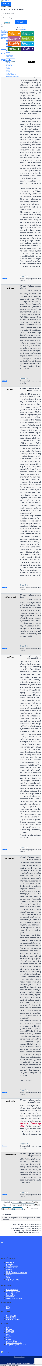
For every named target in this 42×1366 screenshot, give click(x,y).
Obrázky (8, 68)
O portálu (9, 1264)
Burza (7, 67)
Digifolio (9, 1308)
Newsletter (10, 1274)
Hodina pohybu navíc (11, 74)
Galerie (7, 70)
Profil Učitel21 (9, 56)
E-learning (8, 64)
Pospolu (8, 71)
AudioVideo (9, 65)
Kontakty (9, 1271)
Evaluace (3, 53)
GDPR (8, 1278)
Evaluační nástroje (10, 58)
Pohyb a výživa (9, 73)
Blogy (8, 1306)
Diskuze (8, 62)
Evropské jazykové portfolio (12, 76)
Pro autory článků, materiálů (16, 1273)
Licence (9, 1276)
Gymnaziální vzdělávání (14, 41)
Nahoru (4, 278)
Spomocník (10, 1297)
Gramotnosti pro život (14, 1298)
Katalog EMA (10, 1295)
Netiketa (9, 1269)
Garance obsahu (12, 1268)
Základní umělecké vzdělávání (14, 36)
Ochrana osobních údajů (19, 1357)
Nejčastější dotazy (12, 1280)
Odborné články (12, 1290)
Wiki (7, 1327)
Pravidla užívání (12, 1266)
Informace (10, 1262)
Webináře (9, 1293)
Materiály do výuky (5, 31)
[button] (40, 22)
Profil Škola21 (9, 55)
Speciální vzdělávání (27, 36)
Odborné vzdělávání (27, 41)
